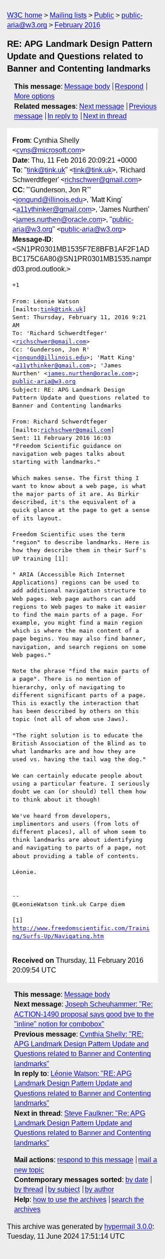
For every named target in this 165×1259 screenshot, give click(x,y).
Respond (129, 86)
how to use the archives (69, 1199)
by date (136, 1179)
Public (104, 15)
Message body (87, 86)
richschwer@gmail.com (101, 179)
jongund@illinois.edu (49, 199)
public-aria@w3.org (91, 229)
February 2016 (77, 25)
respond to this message (95, 1160)
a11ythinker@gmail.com (54, 209)
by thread (28, 1189)
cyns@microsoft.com (48, 150)
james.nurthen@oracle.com (59, 219)
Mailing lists (68, 15)
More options (34, 96)
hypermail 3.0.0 (128, 1226)
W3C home (24, 15)
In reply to (63, 116)
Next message (101, 106)
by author (99, 1189)
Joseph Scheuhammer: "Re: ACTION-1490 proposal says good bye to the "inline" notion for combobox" (84, 1014)
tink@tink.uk (46, 170)
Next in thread (105, 116)
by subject (64, 1189)
